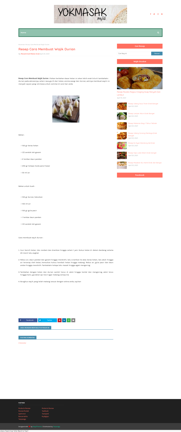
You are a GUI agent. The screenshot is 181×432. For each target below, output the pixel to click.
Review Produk (23, 411)
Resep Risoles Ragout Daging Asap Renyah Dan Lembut (138, 93)
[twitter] (154, 14)
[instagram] (158, 14)
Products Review (24, 408)
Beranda (21, 44)
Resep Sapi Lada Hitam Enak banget (142, 153)
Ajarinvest (22, 414)
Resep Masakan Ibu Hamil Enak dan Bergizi (145, 163)
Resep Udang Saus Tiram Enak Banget (143, 104)
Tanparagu (22, 419)
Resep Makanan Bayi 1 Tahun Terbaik (142, 123)
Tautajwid (45, 414)
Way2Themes (37, 426)
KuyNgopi (45, 416)
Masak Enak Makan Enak (30, 54)
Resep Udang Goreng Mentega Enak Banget (142, 134)
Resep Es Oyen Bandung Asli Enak (141, 143)
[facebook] (150, 14)
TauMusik (45, 411)
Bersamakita (23, 416)
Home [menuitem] (23, 32)
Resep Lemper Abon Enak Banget (141, 113)
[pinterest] (162, 14)
